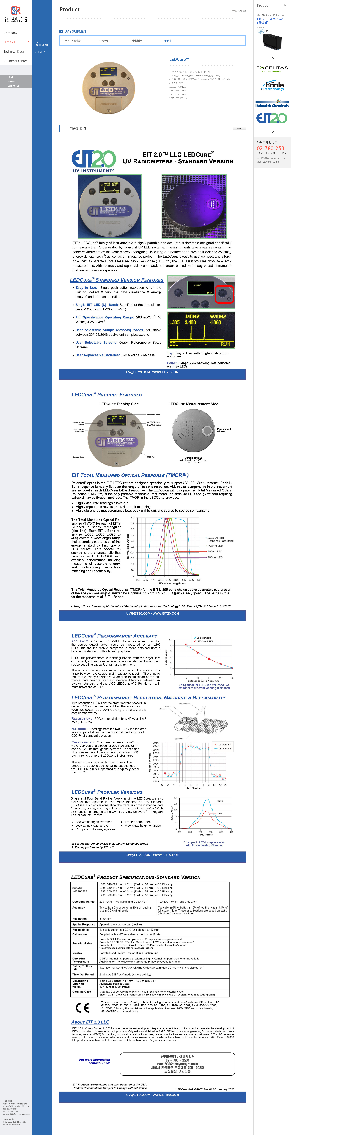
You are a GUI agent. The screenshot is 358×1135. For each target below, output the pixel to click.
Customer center (15, 60)
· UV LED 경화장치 (73, 40)
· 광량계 (167, 40)
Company (10, 33)
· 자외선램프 (136, 40)
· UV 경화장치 (104, 40)
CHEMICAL (41, 51)
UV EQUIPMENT (41, 43)
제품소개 (9, 42)
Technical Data (14, 51)
